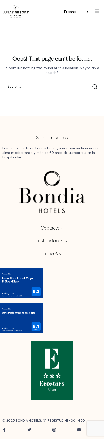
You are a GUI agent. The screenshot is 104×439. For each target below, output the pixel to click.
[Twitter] (29, 430)
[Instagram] (54, 430)
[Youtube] (79, 430)
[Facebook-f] (4, 430)
